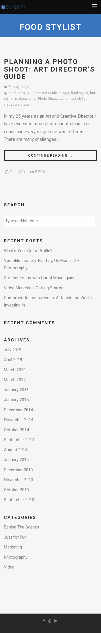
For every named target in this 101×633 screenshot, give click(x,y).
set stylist (79, 99)
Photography (18, 87)
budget (64, 93)
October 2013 (16, 489)
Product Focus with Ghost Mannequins (39, 277)
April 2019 (13, 359)
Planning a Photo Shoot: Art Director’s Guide (49, 69)
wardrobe (22, 104)
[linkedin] (56, 622)
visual (8, 104)
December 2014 (18, 409)
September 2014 (19, 439)
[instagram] (51, 622)
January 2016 (16, 389)
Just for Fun (15, 537)
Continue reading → (50, 155)
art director (17, 93)
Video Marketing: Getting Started (33, 287)
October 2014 (16, 429)
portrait (64, 99)
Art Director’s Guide (42, 93)
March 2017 (15, 379)
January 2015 (16, 399)
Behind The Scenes (21, 527)
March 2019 (15, 369)
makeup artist (25, 99)
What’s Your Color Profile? (28, 250)
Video (9, 567)
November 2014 (18, 419)
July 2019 (12, 349)
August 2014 (15, 449)
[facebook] (45, 622)
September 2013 (19, 499)
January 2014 (16, 459)
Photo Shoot (47, 99)
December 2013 (18, 469)
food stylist (79, 93)
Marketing (13, 547)
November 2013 (18, 479)
